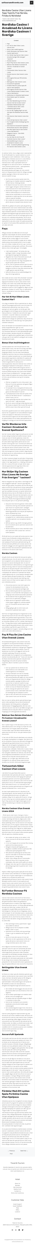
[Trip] (16, 1230)
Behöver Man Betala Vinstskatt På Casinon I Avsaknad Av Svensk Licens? (17, 66)
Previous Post (11, 1151)
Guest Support (17, 1204)
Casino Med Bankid (12, 93)
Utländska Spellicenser (13, 108)
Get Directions (17, 1187)
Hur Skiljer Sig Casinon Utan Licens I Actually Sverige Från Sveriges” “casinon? (18, 57)
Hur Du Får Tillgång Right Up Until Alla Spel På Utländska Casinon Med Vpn (17, 112)
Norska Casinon (11, 61)
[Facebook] (19, 1230)
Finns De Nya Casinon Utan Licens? (17, 120)
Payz (8, 43)
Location (17, 1212)
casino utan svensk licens (10, 19)
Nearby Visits (17, 1189)
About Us (17, 1183)
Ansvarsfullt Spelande (13, 83)
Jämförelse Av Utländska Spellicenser (18, 95)
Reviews (17, 1185)
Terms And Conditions (17, 1193)
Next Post (24, 1150)
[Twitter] (22, 1230)
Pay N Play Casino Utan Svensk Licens (18, 62)
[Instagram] (12, 1230)
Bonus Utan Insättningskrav (15, 49)
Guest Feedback (17, 1206)
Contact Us (17, 1191)
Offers (17, 1210)
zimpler (24, 248)
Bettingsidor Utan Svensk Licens (16, 82)
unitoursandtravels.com (12, 3)
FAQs (17, 1208)
